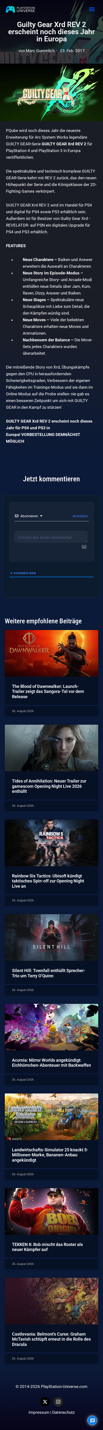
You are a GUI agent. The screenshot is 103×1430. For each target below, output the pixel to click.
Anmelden (80, 516)
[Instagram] (58, 1402)
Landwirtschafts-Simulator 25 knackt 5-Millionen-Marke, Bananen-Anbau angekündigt (50, 1155)
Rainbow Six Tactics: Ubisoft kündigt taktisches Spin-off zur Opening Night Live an (48, 881)
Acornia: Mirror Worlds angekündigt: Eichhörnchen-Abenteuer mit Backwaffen (51, 1063)
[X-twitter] (45, 1402)
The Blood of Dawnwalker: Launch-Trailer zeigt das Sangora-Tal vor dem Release (48, 691)
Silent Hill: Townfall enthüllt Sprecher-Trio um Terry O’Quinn (48, 973)
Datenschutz (63, 1412)
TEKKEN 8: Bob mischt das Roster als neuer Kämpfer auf (47, 1247)
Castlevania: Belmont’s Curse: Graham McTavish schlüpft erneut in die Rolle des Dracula (51, 1339)
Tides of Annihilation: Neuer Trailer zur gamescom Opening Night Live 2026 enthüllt (49, 786)
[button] (91, 9)
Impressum (39, 1412)
